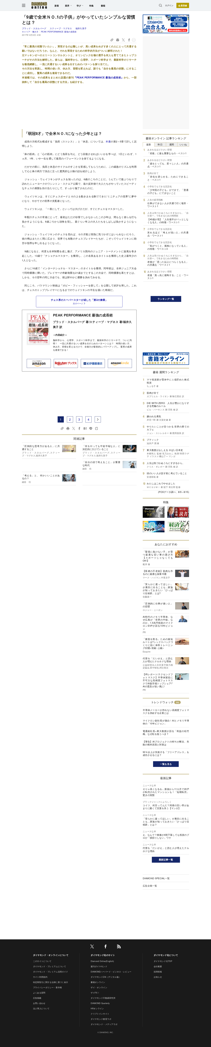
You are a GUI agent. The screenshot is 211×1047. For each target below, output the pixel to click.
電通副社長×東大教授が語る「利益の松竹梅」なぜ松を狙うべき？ (166, 732)
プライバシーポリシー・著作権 (47, 987)
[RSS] (118, 947)
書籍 (103, 5)
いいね (183, 144)
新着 (57, 5)
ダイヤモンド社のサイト (103, 955)
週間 (171, 144)
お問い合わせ (39, 1003)
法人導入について (41, 1008)
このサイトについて (42, 961)
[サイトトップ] (39, 5)
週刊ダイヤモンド (99, 966)
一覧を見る (166, 764)
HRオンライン (97, 1008)
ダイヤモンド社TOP (163, 961)
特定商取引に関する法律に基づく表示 (50, 982)
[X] (92, 947)
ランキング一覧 (166, 298)
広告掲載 (37, 997)
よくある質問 (39, 992)
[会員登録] (182, 5)
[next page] (98, 419)
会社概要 (158, 966)
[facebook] (105, 947)
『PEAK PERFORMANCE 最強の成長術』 (99, 77)
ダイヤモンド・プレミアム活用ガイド (50, 971)
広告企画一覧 (150, 885)
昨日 (160, 144)
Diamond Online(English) (102, 961)
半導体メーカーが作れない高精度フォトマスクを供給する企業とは (166, 711)
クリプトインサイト (100, 1013)
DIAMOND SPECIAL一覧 (156, 878)
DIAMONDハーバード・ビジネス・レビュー (111, 971)
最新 (148, 144)
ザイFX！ (95, 992)
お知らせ (158, 976)
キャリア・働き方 (30, 31)
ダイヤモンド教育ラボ (101, 1018)
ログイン (169, 5)
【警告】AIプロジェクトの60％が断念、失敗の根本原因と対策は (166, 743)
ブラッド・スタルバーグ (34, 28)
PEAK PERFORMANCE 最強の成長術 (58, 31)
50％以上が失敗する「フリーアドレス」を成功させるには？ (166, 753)
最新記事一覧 (166, 859)
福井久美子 (81, 28)
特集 (91, 5)
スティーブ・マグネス (61, 28)
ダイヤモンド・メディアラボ (104, 1024)
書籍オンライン (98, 982)
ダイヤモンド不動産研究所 (103, 997)
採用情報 (158, 971)
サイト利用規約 (40, 976)
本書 (108, 141)
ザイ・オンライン (99, 987)
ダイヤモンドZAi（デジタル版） (106, 976)
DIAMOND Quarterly (100, 1003)
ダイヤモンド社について (166, 955)
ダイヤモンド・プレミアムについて (49, 966)
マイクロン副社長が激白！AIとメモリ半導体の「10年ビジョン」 (166, 722)
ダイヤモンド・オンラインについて (50, 955)
